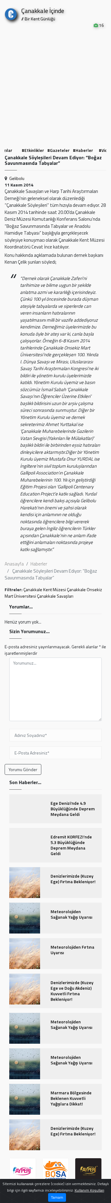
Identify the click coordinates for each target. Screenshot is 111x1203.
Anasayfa (14, 563)
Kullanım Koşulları (89, 1190)
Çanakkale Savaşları (55, 596)
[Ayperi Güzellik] (22, 1171)
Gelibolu (16, 178)
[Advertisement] (55, 87)
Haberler (39, 563)
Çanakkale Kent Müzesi (44, 589)
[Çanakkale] (11, 13)
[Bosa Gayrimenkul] (55, 1171)
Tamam (57, 1197)
